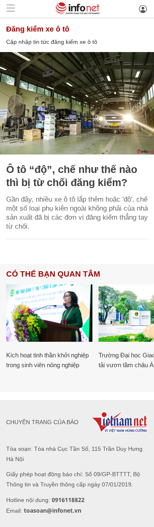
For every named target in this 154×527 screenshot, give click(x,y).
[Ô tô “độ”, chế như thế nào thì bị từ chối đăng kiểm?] (77, 103)
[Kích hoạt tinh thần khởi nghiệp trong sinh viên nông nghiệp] (49, 313)
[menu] (10, 8)
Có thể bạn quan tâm (53, 274)
